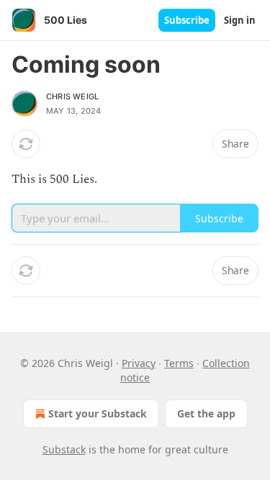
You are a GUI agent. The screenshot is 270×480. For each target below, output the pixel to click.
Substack (64, 449)
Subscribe (187, 20)
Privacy (139, 363)
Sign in (240, 20)
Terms (179, 363)
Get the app (206, 413)
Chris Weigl (72, 96)
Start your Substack (97, 413)
